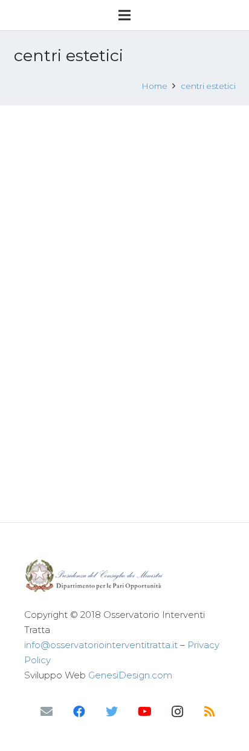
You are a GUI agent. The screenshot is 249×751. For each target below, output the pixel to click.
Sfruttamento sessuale (133, 184)
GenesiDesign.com (130, 675)
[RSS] (210, 712)
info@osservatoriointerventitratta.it (101, 645)
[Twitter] (112, 712)
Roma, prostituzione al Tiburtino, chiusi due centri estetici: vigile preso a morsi (117, 145)
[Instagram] (177, 712)
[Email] (46, 712)
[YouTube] (144, 712)
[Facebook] (79, 712)
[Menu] (124, 15)
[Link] (124, 576)
